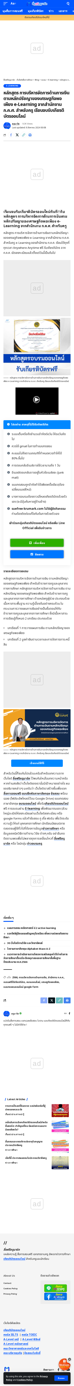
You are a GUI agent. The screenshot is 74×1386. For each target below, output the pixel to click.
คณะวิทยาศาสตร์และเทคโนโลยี (21, 1349)
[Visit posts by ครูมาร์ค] (7, 125)
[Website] (65, 1013)
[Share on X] (17, 135)
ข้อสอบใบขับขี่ (32, 1353)
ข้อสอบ (55, 793)
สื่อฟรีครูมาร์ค (21, 778)
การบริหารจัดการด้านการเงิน (33, 977)
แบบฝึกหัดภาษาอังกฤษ (36, 793)
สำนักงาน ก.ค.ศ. (56, 977)
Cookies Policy (25, 1379)
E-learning (12, 85)
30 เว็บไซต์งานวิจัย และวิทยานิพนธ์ (25, 943)
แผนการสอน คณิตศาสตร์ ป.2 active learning (31, 928)
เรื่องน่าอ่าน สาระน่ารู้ (14, 1114)
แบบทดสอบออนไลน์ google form (20, 987)
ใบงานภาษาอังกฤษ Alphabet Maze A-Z (28, 949)
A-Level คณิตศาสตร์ (15, 1344)
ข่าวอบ (34, 843)
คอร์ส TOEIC (29, 1335)
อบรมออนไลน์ (27, 803)
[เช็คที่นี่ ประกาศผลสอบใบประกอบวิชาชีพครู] (60, 1162)
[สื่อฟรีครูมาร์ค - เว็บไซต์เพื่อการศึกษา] (37, 3)
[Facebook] (69, 1013)
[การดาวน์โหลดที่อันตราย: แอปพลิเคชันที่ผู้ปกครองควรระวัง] (60, 1110)
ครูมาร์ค (15, 123)
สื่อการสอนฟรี (12, 793)
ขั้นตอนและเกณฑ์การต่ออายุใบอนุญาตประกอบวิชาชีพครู (24, 1143)
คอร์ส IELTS (10, 1335)
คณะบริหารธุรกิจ (12, 1353)
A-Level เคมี (11, 1339)
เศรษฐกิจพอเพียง (50, 982)
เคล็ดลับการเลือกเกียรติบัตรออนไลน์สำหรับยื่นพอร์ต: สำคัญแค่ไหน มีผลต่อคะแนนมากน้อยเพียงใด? (26, 1126)
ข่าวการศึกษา (51, 828)
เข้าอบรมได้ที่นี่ (37, 763)
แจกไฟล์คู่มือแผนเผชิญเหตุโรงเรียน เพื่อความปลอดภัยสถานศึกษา (35, 935)
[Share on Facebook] (11, 135)
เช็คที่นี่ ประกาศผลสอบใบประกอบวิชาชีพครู (26, 1158)
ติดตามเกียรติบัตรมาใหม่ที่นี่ (37, 17)
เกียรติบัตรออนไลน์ (56, 803)
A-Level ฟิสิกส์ (31, 1339)
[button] (61, 1378)
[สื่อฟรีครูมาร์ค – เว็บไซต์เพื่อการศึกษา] (6, 1369)
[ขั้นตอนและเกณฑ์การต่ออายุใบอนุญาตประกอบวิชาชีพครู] (60, 1146)
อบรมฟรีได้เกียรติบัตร (14, 982)
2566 (14, 977)
